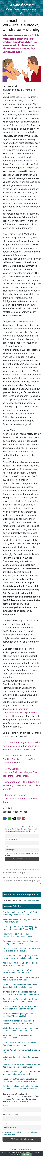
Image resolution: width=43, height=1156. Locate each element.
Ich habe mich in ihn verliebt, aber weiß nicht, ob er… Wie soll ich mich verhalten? (21, 993)
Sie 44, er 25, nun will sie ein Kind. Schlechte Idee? (18, 1036)
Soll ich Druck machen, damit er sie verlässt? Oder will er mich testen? (18, 1022)
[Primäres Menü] (21, 13)
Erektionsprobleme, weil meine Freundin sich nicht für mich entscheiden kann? (20, 1087)
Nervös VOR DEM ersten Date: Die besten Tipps (21, 1051)
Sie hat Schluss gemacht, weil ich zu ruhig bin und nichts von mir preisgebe (22, 880)
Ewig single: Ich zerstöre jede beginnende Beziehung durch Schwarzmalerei (21, 1065)
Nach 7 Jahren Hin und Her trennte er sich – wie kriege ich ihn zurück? (21, 949)
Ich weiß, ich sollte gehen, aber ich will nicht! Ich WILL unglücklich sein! (20, 1015)
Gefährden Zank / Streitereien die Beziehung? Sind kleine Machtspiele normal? (21, 785)
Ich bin (7, 846)
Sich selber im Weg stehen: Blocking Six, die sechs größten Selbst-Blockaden (19, 759)
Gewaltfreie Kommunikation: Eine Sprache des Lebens (20, 712)
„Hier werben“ (33, 900)
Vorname (7, 833)
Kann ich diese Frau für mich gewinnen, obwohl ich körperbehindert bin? (20, 1000)
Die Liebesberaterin (22, 5)
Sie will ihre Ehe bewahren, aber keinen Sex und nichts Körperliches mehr (20, 986)
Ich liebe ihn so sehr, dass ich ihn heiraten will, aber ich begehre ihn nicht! (21, 1073)
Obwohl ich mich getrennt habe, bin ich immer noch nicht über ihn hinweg (20, 1007)
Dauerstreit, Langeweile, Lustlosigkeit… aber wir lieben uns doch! (20, 798)
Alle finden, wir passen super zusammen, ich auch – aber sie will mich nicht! (21, 1029)
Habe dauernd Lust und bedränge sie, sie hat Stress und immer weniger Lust (21, 971)
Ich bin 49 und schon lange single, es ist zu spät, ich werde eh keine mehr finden (20, 956)
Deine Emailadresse (11, 839)
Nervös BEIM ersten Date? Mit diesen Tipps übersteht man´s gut (19, 1044)
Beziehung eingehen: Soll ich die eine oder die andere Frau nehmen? (21, 964)
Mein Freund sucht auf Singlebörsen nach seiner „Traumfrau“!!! (21, 920)
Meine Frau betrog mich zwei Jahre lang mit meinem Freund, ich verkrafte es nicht (21, 1080)
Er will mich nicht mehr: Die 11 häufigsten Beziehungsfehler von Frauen (21, 913)
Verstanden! (26, 1154)
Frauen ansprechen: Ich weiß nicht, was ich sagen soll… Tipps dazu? (20, 942)
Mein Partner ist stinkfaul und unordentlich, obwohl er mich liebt (18, 935)
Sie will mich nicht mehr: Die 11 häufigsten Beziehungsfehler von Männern (21, 978)
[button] (5, 818)
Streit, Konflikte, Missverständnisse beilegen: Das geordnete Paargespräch (20, 772)
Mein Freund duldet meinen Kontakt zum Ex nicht (21, 1058)
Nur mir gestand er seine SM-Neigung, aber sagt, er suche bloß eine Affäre (20, 927)
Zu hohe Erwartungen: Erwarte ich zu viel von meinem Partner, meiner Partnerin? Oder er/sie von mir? (21, 746)
